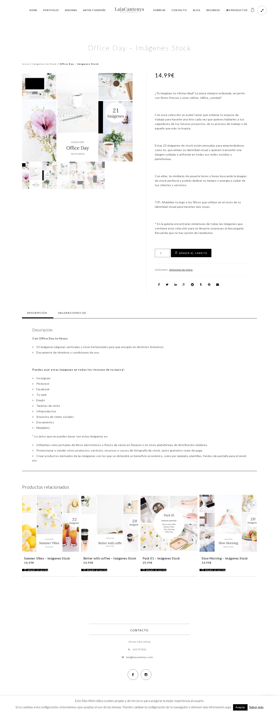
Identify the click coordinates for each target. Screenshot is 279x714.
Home (33, 10)
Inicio (25, 64)
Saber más (256, 707)
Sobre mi (159, 10)
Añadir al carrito (193, 253)
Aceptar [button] (240, 707)
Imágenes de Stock (44, 64)
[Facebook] (133, 675)
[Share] (159, 284)
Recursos (213, 10)
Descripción (37, 312)
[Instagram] (146, 675)
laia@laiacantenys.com (139, 657)
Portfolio (51, 10)
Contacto (179, 10)
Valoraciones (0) (72, 312)
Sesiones (71, 10)
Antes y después (94, 10)
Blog (196, 10)
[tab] (37, 313)
